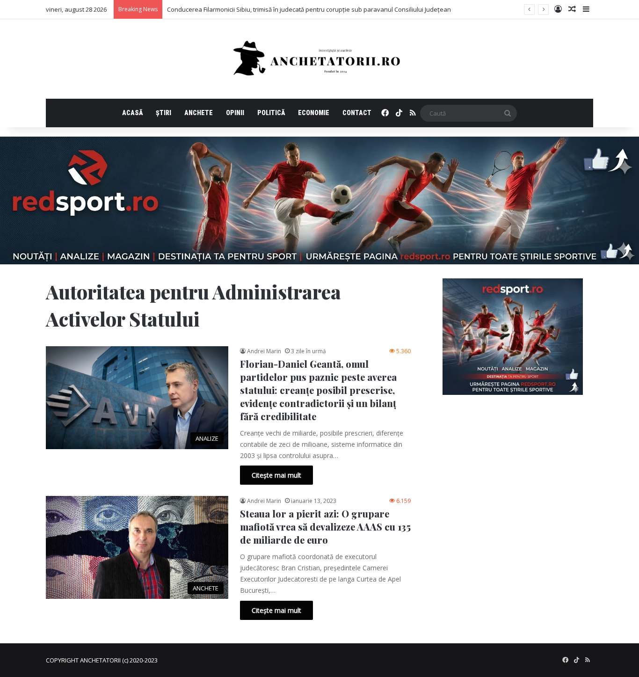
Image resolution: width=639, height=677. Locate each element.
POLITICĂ (271, 112)
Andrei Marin (264, 351)
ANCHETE (198, 112)
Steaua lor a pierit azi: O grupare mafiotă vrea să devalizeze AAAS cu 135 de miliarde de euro (325, 526)
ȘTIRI (163, 112)
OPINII (235, 112)
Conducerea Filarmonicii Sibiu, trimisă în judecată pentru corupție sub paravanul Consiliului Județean (309, 9)
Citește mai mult (276, 475)
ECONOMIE (313, 112)
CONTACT (356, 112)
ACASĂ (132, 112)
